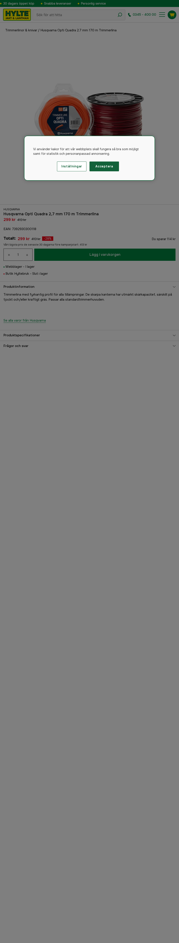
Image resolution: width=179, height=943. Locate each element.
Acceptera (104, 166)
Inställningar (71, 166)
